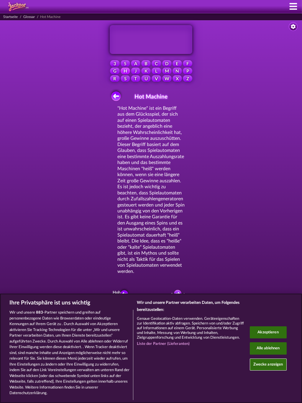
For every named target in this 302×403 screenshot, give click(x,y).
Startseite (10, 17)
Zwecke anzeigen (268, 364)
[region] (151, 348)
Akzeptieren (267, 332)
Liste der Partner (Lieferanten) (163, 344)
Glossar (29, 17)
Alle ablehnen (268, 348)
